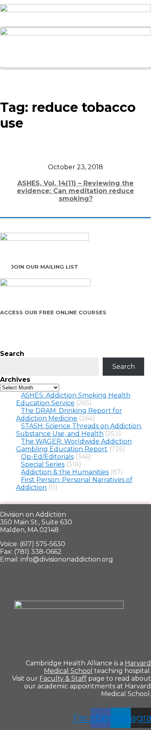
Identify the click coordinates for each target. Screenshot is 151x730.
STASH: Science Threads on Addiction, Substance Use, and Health (79, 430)
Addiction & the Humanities (65, 472)
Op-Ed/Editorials (47, 457)
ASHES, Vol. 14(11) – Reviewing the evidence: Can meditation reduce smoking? (75, 190)
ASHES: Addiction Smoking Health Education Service (73, 399)
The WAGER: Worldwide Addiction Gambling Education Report (74, 445)
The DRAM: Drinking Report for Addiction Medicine (69, 414)
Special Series (42, 464)
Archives (15, 379)
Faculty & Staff (63, 678)
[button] (75, 76)
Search (12, 354)
